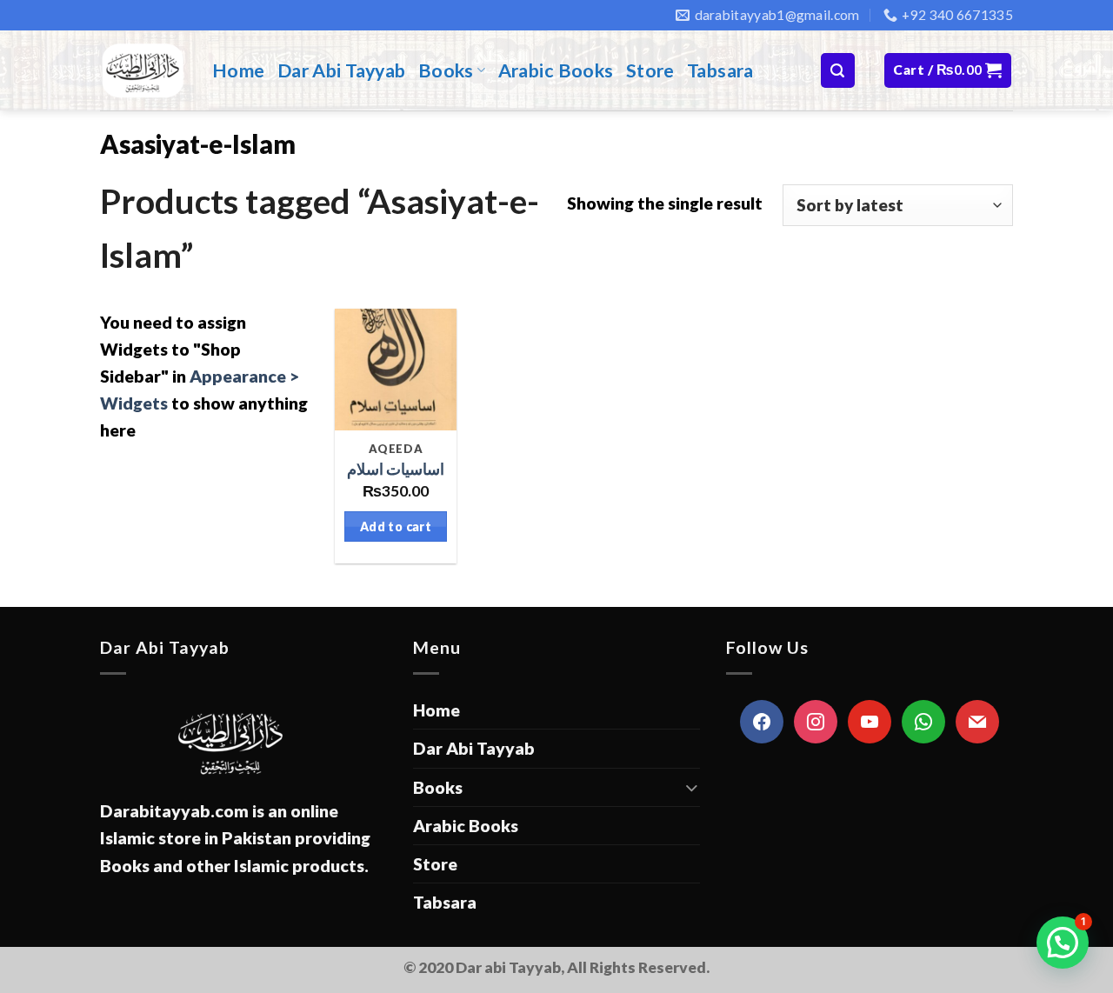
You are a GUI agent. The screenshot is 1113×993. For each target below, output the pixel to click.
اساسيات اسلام (395, 469)
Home (238, 70)
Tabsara (720, 70)
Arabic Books (556, 70)
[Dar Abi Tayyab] (143, 70)
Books (446, 70)
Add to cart (396, 526)
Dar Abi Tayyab (341, 70)
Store (650, 70)
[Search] (838, 70)
